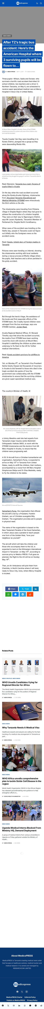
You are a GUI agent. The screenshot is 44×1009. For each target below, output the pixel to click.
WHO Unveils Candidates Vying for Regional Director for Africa (20, 683)
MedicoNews (7, 35)
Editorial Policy (30, 997)
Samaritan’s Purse (9, 511)
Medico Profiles (7, 678)
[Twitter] (22, 992)
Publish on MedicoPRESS (16, 1000)
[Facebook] (17, 992)
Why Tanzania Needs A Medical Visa (20, 727)
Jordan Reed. (21, 327)
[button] (3, 3)
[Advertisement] (22, 622)
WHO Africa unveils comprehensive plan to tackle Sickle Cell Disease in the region (21, 781)
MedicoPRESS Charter (14, 997)
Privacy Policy (32, 1000)
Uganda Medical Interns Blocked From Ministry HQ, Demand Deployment (21, 829)
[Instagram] (26, 992)
